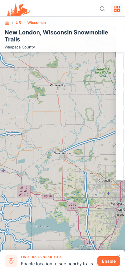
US (18, 22)
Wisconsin (36, 22)
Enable (109, 261)
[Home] (7, 22)
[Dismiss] (119, 256)
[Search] (102, 8)
